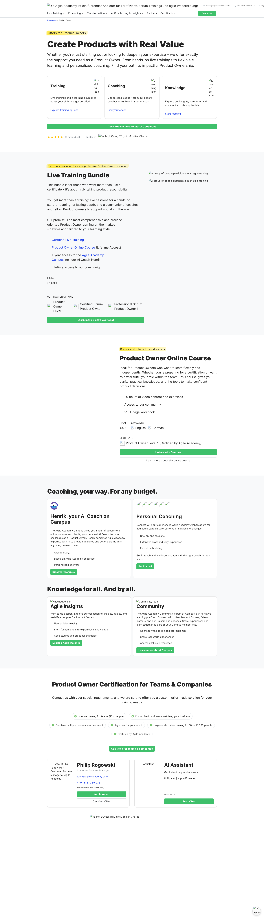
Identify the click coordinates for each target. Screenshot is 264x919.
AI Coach (116, 13)
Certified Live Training (68, 240)
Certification (167, 13)
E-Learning (75, 13)
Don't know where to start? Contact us (132, 126)
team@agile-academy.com (92, 776)
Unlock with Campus (168, 452)
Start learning (173, 113)
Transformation (96, 13)
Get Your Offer (102, 801)
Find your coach (117, 110)
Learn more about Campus (155, 650)
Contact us (207, 13)
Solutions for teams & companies (132, 748)
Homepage (52, 20)
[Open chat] (256, 911)
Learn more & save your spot (95, 319)
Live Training (55, 13)
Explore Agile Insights (66, 642)
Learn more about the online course (168, 460)
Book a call (145, 566)
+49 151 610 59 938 (88, 782)
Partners (152, 13)
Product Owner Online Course (73, 247)
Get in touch (101, 794)
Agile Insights (133, 13)
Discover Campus (63, 571)
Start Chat (189, 801)
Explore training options (64, 110)
